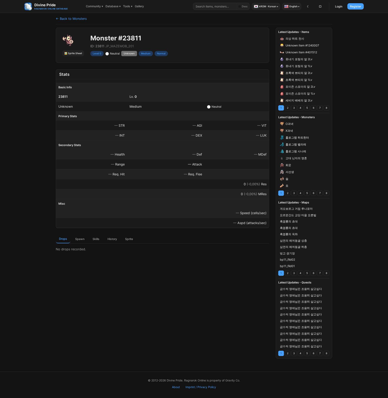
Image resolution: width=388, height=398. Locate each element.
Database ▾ (113, 6)
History (112, 239)
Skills (96, 239)
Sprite (129, 239)
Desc (245, 6)
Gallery (139, 6)
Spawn (79, 239)
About (176, 387)
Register (355, 6)
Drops (63, 238)
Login (338, 6)
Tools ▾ (127, 6)
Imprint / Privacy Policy (201, 387)
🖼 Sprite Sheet (73, 53)
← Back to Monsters (71, 19)
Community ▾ (94, 6)
